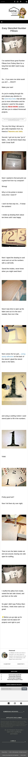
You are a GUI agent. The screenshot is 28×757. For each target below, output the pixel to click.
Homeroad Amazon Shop (14, 679)
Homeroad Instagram (14, 678)
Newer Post (20, 664)
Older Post (7, 664)
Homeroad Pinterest (15, 676)
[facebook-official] (8, 703)
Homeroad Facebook (15, 675)
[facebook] (15, 1)
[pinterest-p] (20, 1)
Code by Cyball (23, 755)
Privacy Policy (4, 752)
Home (3, 1)
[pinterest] (21, 703)
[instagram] (17, 1)
